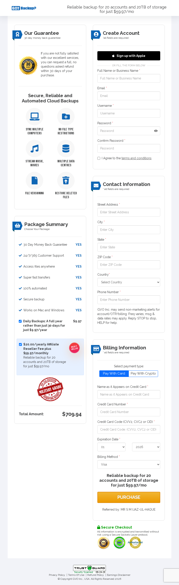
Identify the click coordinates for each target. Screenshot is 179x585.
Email (102, 88)
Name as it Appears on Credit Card (122, 387)
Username (105, 105)
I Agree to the (126, 158)
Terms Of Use (76, 574)
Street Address (108, 204)
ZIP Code (105, 257)
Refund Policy (95, 574)
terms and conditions (136, 158)
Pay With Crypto (143, 373)
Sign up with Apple (130, 56)
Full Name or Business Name (118, 70)
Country (103, 274)
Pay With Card (114, 373)
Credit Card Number (112, 404)
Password (105, 123)
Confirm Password (111, 140)
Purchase (128, 497)
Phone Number (109, 292)
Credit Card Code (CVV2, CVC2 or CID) (126, 422)
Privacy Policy (57, 574)
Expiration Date (108, 439)
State (101, 239)
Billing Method (108, 457)
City (101, 222)
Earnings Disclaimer (118, 574)
